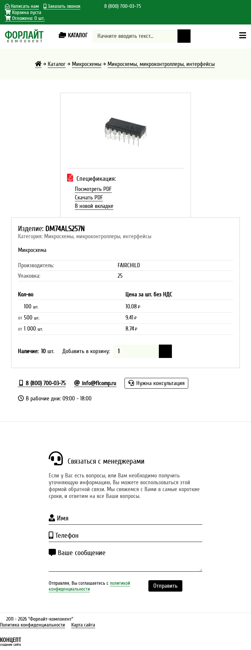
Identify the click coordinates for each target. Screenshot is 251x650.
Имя (62, 518)
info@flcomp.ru (98, 383)
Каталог (57, 64)
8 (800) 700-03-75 (122, 6)
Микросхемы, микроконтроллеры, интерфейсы (161, 64)
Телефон (65, 535)
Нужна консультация (160, 383)
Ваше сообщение (81, 553)
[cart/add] (165, 351)
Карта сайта (83, 625)
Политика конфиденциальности (32, 625)
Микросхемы (86, 64)
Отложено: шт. (28, 18)
